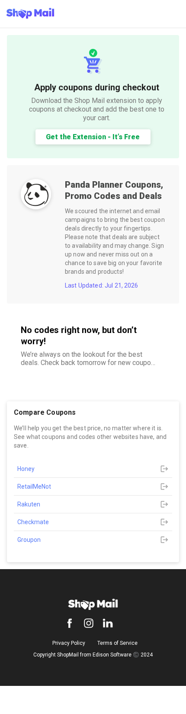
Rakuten (28, 504)
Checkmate (33, 522)
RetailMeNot (34, 486)
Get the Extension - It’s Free (93, 137)
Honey (26, 468)
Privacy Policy (68, 643)
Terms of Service (117, 643)
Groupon (29, 539)
